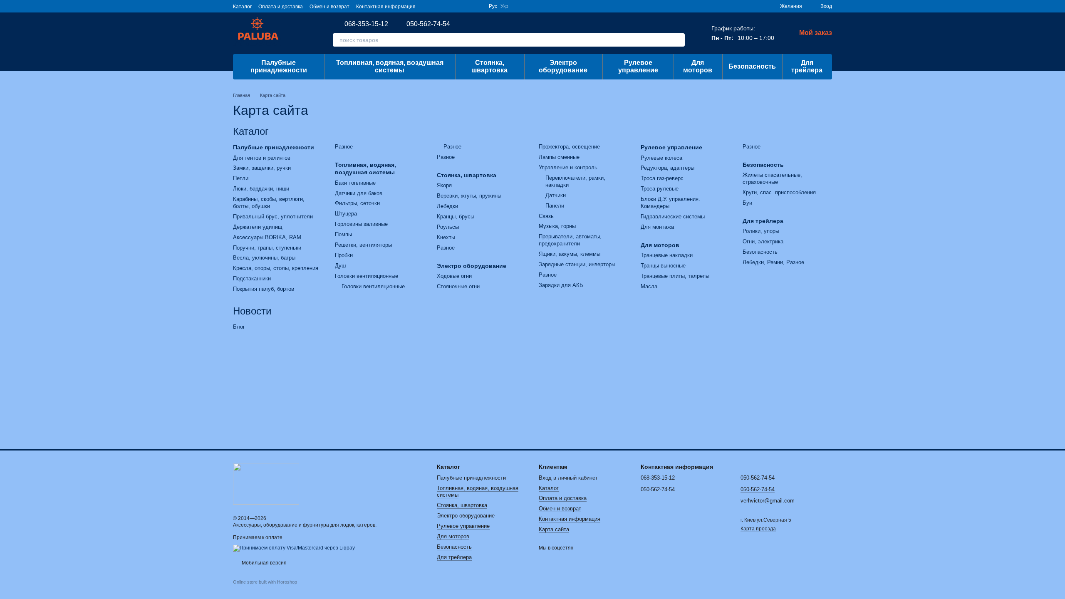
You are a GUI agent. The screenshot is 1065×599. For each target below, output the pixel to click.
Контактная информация (386, 7)
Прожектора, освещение (569, 147)
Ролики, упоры (761, 231)
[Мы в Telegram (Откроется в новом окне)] (457, 6)
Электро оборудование (563, 66)
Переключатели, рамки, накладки (575, 181)
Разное (344, 147)
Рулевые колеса (661, 158)
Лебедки (447, 206)
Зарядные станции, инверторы (577, 264)
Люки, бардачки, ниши (261, 189)
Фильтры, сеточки (357, 203)
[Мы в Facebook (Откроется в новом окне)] (427, 6)
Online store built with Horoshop (265, 581)
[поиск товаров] (678, 40)
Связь (546, 216)
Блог (239, 327)
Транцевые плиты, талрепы (675, 276)
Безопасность (752, 66)
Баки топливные (355, 183)
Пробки (344, 255)
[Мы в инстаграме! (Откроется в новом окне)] (447, 6)
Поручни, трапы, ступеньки (267, 248)
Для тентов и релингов (261, 158)
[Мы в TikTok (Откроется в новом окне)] (477, 6)
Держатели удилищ (257, 227)
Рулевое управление (638, 66)
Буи (747, 203)
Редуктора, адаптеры (667, 168)
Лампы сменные (559, 157)
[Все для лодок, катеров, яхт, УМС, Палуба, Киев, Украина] (266, 483)
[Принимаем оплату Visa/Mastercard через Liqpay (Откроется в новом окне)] (294, 548)
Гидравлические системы (673, 216)
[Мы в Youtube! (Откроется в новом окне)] (437, 6)
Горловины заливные (361, 224)
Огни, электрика (763, 241)
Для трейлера (806, 66)
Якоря (444, 185)
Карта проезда (758, 529)
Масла (649, 286)
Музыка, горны (557, 226)
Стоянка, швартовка (489, 66)
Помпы (343, 234)
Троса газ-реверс (662, 178)
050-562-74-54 (428, 24)
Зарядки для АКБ (561, 285)
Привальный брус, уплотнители (273, 216)
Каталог (242, 7)
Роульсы (448, 227)
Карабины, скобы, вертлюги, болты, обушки (269, 202)
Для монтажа (657, 227)
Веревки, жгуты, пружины (469, 196)
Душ (340, 265)
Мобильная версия (263, 563)
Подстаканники (252, 278)
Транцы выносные (663, 265)
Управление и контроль (568, 167)
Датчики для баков (358, 193)
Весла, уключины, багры (264, 258)
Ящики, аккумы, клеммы (569, 254)
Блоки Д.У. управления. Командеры (670, 202)
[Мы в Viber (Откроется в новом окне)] (467, 6)
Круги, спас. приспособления (779, 192)
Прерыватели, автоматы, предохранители (570, 240)
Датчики (555, 195)
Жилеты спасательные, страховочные (772, 178)
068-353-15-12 (366, 24)
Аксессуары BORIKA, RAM (267, 237)
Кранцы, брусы (455, 216)
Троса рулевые (660, 189)
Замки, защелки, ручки (262, 168)
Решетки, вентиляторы (363, 245)
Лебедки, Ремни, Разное (773, 262)
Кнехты (446, 237)
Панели (554, 206)
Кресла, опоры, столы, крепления (275, 268)
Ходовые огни (454, 276)
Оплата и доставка (280, 7)
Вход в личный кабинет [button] (568, 478)
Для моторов (697, 66)
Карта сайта (554, 529)
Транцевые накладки (667, 255)
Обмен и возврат (329, 7)
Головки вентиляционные (366, 276)
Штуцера (346, 213)
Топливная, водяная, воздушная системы (389, 66)
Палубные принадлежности (278, 66)
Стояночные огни (458, 286)
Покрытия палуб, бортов (263, 289)
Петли (240, 178)
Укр (504, 6)
